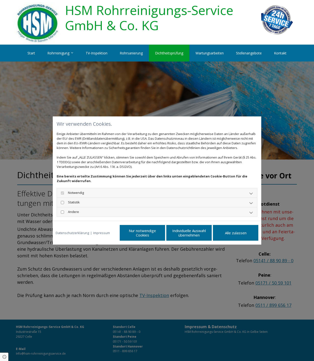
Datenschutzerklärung (72, 233)
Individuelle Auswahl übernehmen (189, 232)
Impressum (101, 233)
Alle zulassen (236, 232)
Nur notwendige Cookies (142, 232)
